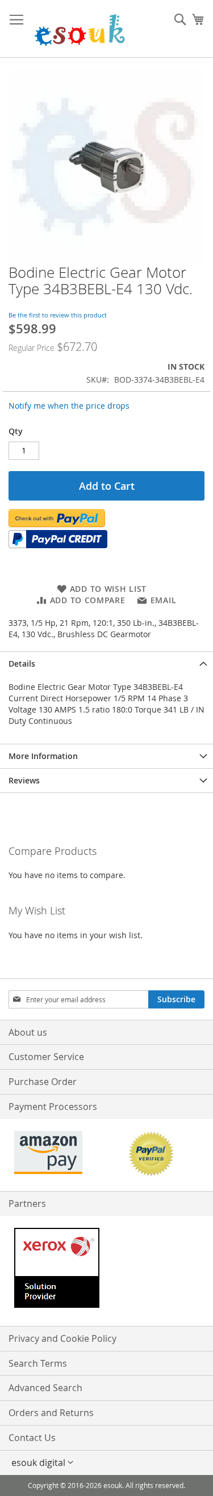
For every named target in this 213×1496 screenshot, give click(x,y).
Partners (27, 1203)
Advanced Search (45, 1387)
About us (28, 1032)
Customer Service (46, 1056)
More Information (43, 756)
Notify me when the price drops (69, 405)
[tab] (106, 663)
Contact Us (32, 1437)
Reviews (24, 780)
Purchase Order (43, 1081)
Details (22, 663)
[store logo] (79, 29)
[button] (106, 1462)
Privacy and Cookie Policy (62, 1338)
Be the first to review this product (58, 315)
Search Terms (38, 1363)
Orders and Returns (51, 1412)
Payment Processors (53, 1106)
